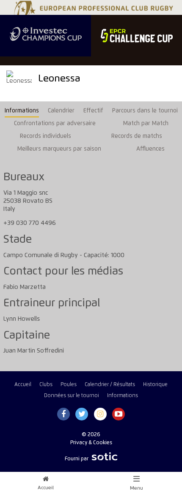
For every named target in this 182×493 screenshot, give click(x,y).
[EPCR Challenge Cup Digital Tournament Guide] (136, 35)
